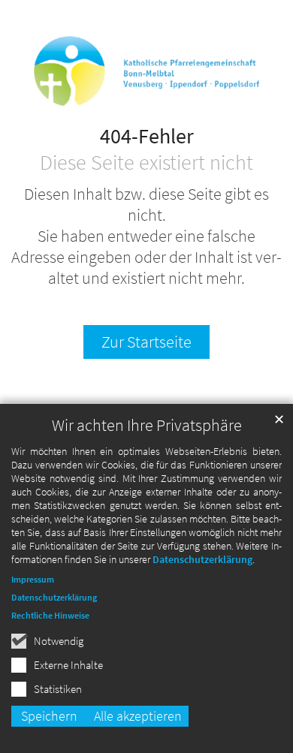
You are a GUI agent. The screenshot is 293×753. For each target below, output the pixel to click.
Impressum (32, 579)
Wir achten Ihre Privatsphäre (147, 425)
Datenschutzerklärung (202, 559)
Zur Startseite (146, 342)
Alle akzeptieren (138, 715)
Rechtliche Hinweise (50, 615)
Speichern (49, 715)
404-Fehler (147, 136)
